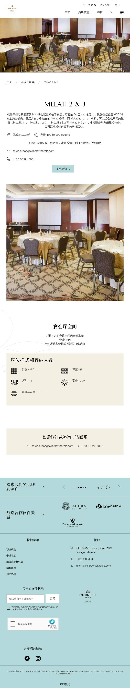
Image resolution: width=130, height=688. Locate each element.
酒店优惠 (84, 12)
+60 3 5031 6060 (23, 159)
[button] (119, 487)
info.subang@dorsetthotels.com (93, 565)
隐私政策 (11, 567)
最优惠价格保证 (15, 561)
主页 (68, 12)
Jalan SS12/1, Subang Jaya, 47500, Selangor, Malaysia (94, 550)
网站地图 (11, 573)
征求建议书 (63, 168)
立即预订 (65, 684)
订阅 (52, 598)
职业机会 (11, 549)
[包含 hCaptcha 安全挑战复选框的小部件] (33, 624)
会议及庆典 (28, 82)
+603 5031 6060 (85, 559)
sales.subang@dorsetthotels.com (34, 151)
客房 (100, 12)
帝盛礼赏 (104, 5)
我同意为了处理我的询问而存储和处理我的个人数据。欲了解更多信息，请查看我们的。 (34, 608)
